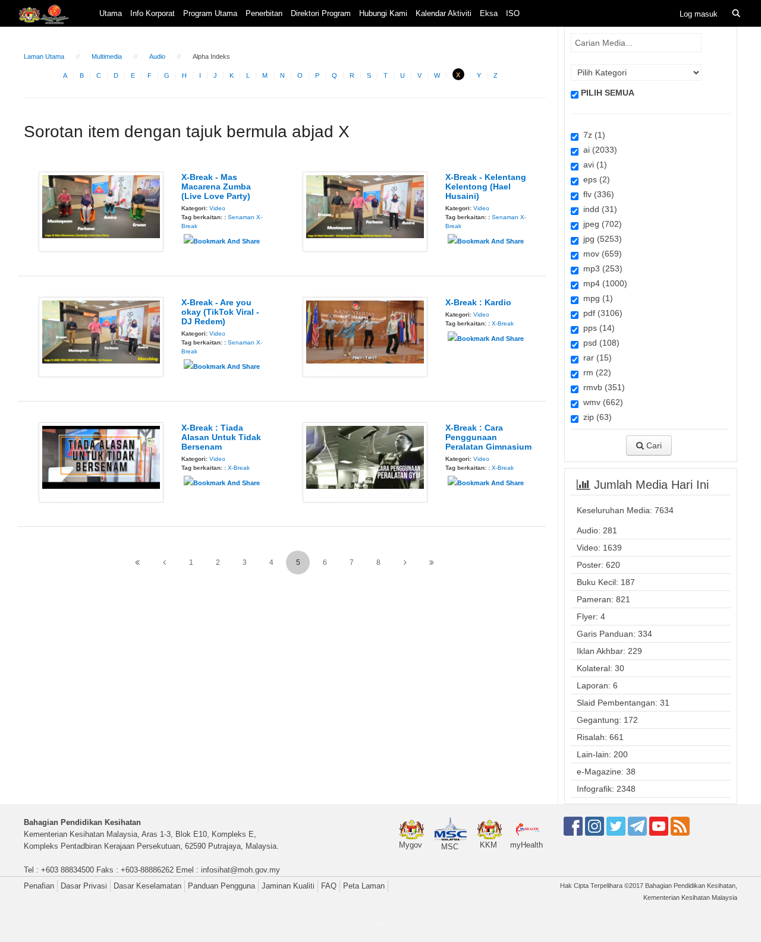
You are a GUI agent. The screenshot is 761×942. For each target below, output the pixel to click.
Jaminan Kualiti (288, 885)
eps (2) (594, 179)
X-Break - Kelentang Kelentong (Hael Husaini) (485, 186)
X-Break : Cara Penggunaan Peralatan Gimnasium (488, 437)
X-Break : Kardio (478, 302)
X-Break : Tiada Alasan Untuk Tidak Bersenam (221, 437)
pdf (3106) (600, 313)
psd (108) (599, 342)
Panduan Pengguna (221, 885)
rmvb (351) (601, 387)
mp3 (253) (600, 268)
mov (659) (600, 253)
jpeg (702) (600, 224)
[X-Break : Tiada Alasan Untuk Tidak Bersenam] (101, 461)
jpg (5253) (600, 239)
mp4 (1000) (602, 283)
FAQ (329, 885)
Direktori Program (321, 13)
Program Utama (210, 13)
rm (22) (594, 372)
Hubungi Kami (383, 13)
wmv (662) (600, 402)
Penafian (39, 885)
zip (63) (595, 417)
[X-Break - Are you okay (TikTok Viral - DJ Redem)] (101, 336)
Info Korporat (152, 13)
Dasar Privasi (84, 885)
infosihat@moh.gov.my (240, 869)
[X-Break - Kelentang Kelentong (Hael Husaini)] (365, 211)
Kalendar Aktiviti (443, 13)
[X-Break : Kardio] (365, 336)
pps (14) (596, 328)
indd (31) (597, 209)
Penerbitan (264, 13)
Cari (653, 445)
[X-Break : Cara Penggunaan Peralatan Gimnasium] (365, 461)
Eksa (489, 13)
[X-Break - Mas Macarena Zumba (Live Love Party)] (101, 211)
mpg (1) (595, 298)
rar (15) (595, 357)
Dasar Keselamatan (147, 885)
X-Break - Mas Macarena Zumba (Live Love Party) (216, 186)
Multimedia (107, 56)
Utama (110, 13)
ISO (513, 13)
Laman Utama (44, 56)
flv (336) (596, 194)
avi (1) (592, 164)
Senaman (241, 217)
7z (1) (591, 135)
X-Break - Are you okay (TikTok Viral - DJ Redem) (220, 312)
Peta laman (364, 885)
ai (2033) (597, 149)
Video (217, 208)
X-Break (503, 323)
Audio (157, 56)
